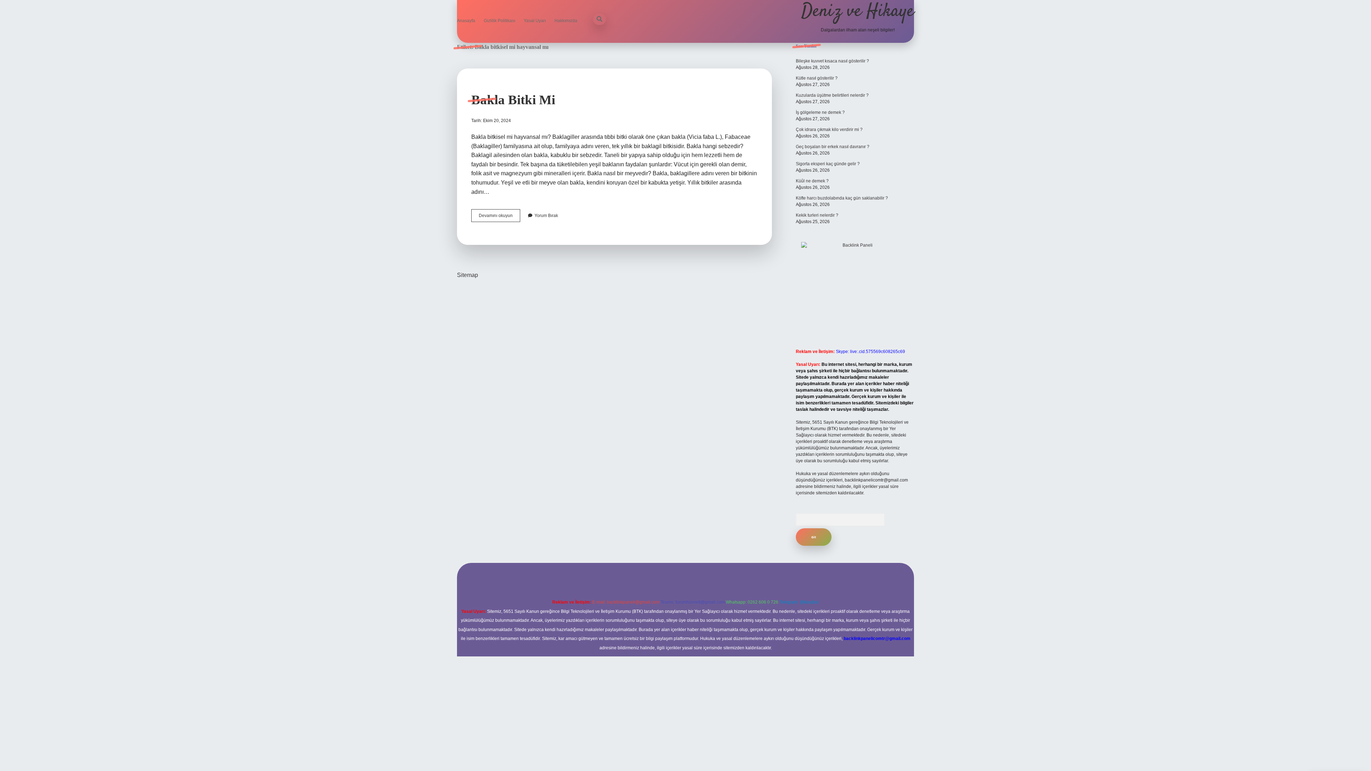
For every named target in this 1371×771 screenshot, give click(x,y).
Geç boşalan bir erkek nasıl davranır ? (832, 146)
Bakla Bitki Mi (513, 99)
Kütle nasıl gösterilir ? (817, 78)
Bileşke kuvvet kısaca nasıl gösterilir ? (832, 61)
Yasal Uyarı (535, 20)
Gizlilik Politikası (499, 20)
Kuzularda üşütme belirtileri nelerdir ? (832, 95)
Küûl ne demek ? (812, 180)
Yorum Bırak (546, 215)
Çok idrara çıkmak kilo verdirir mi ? (829, 129)
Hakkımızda (565, 20)
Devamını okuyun (499, 217)
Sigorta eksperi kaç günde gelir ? (828, 163)
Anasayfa (466, 20)
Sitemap (467, 275)
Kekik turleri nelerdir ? (817, 215)
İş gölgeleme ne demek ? (820, 112)
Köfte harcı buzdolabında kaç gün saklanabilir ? (842, 198)
